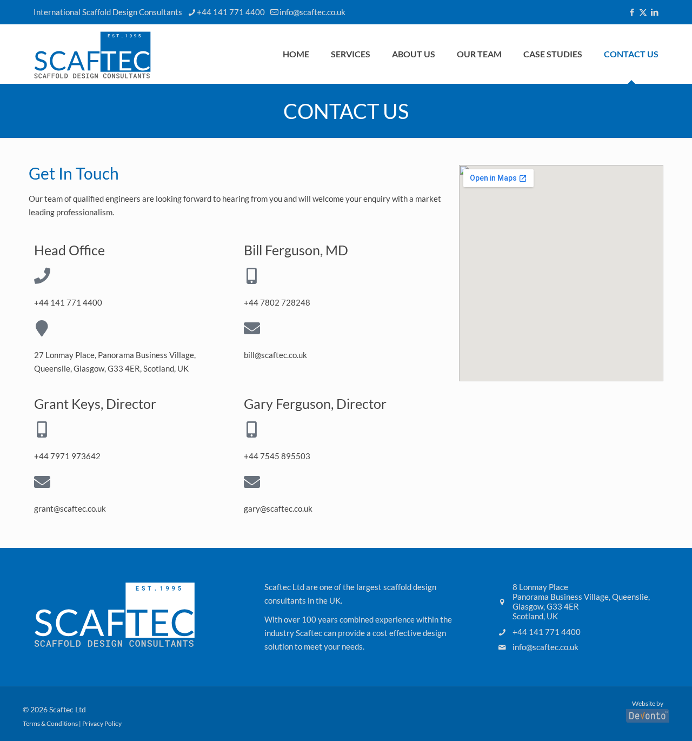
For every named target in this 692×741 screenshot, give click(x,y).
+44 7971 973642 (67, 456)
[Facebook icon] (632, 12)
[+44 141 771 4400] (42, 276)
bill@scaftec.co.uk (275, 355)
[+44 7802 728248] (252, 276)
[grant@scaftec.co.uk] (42, 482)
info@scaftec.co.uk (312, 12)
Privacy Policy (102, 723)
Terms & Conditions (50, 723)
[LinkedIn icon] (654, 12)
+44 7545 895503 (277, 456)
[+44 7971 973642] (42, 429)
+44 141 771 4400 (231, 12)
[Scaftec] (92, 54)
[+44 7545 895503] (252, 429)
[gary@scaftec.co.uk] (252, 482)
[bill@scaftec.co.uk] (252, 328)
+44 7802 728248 (277, 302)
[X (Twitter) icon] (643, 12)
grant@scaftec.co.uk (70, 508)
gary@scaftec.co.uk (278, 508)
